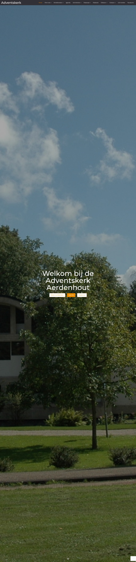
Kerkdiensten (58, 2)
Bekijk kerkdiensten (57, 295)
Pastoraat (87, 2)
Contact (112, 2)
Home (40, 2)
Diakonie (96, 2)
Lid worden (121, 2)
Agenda (68, 2)
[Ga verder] (68, 558)
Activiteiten (77, 2)
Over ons (48, 2)
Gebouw (103, 2)
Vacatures (131, 2)
